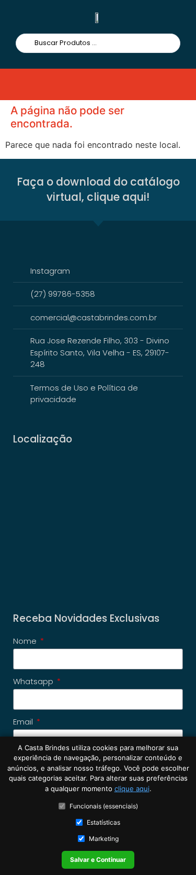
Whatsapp (34, 682)
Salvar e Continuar (98, 859)
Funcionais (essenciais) (104, 806)
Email (24, 722)
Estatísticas (103, 822)
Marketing (104, 838)
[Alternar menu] (28, 84)
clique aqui (131, 788)
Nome (26, 641)
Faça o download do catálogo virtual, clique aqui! (98, 189)
